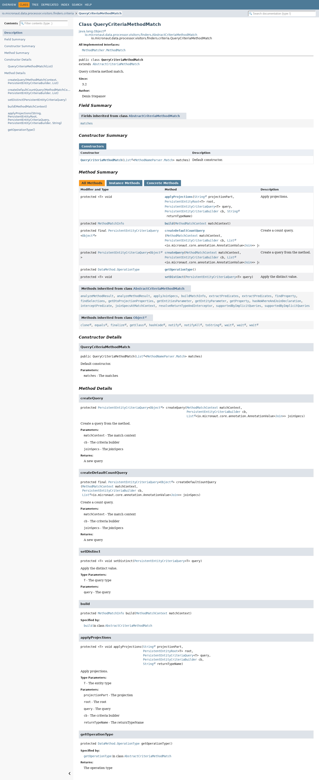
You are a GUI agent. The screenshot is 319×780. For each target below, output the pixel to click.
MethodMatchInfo (111, 223)
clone (85, 325)
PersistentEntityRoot (182, 201)
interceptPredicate (96, 305)
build (169, 223)
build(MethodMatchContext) (27, 106)
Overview (9, 4)
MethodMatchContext (190, 223)
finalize (117, 325)
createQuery (174, 252)
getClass (137, 325)
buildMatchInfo (193, 296)
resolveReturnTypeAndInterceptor (185, 305)
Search (77, 4)
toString (212, 325)
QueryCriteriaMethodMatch (100, 13)
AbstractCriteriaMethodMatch (116, 64)
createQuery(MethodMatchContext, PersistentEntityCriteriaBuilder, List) (33, 81)
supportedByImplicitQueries (238, 305)
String (199, 196)
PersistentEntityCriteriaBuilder (192, 211)
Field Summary (14, 39)
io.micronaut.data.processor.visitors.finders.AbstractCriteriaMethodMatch (141, 34)
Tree (35, 4)
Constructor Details (17, 59)
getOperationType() (21, 129)
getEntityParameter (210, 301)
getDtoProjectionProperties (130, 301)
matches (87, 123)
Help (88, 4)
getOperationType (178, 269)
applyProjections (178, 196)
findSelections (93, 301)
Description (13, 32)
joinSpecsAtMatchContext (135, 305)
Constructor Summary (19, 46)
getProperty (239, 301)
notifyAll (192, 325)
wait (228, 325)
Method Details (15, 73)
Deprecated (49, 4)
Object (87, 235)
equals (100, 325)
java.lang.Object (91, 31)
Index (65, 4)
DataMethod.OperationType (119, 269)
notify (173, 325)
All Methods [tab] (92, 183)
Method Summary (16, 53)
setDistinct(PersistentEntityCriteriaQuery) (37, 99)
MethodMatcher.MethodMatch (103, 50)
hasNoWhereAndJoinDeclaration (276, 301)
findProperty (285, 296)
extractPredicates (223, 296)
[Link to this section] (115, 105)
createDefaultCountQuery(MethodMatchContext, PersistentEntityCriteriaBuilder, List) (40, 91)
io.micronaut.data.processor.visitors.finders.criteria (38, 13)
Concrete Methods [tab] (162, 183)
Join (248, 245)
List (127, 160)
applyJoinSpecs (165, 296)
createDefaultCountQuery (185, 230)
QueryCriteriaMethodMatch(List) (30, 66)
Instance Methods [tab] (124, 183)
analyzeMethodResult (97, 296)
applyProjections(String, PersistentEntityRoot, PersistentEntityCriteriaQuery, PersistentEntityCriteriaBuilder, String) (35, 118)
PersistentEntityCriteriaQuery (190, 206)
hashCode (156, 325)
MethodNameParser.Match (154, 160)
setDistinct (174, 277)
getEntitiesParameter (174, 301)
